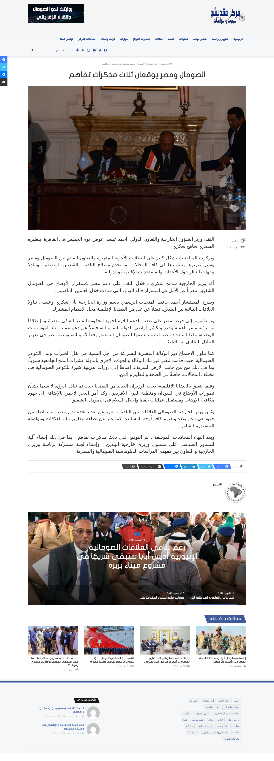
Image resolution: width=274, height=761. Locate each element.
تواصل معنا (66, 39)
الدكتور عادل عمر (74, 733)
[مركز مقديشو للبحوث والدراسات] (227, 16)
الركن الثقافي (212, 707)
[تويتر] (3, 67)
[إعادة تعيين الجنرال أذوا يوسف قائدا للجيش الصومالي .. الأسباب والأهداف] (221, 640)
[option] (137, 558)
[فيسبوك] (3, 59)
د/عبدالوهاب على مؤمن (71, 716)
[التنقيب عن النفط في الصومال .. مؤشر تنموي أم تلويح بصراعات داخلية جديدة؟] (109, 640)
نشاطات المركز (86, 39)
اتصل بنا (193, 700)
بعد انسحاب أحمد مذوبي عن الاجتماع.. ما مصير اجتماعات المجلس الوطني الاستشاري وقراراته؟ (54, 662)
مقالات (159, 39)
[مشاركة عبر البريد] (3, 82)
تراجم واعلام (108, 39)
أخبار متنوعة (152, 63)
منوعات (192, 732)
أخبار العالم (224, 700)
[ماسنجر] (3, 74)
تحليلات (183, 39)
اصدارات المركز (141, 39)
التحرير (235, 240)
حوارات (124, 39)
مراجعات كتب (204, 726)
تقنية (185, 719)
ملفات (171, 39)
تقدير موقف (200, 39)
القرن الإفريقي (202, 713)
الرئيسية (238, 39)
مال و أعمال (221, 726)
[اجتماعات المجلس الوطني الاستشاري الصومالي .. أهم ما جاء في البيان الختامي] (165, 640)
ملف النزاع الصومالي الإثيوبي (215, 732)
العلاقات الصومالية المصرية (226, 713)
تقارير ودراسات (220, 39)
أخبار (137, 538)
